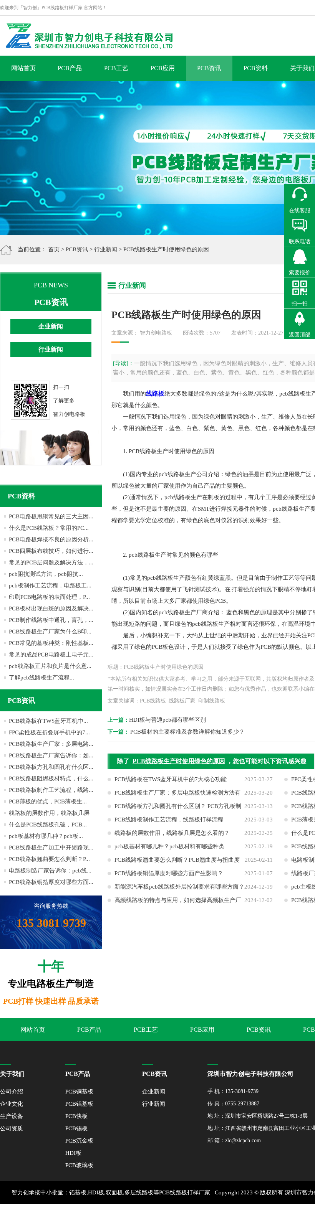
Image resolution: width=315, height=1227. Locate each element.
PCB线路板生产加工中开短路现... (51, 847)
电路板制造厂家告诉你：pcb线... (50, 870)
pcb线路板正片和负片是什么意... (50, 666)
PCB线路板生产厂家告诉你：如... (51, 755)
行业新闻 (105, 249)
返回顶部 (299, 335)
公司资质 (11, 1128)
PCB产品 (70, 68)
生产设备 (11, 1116)
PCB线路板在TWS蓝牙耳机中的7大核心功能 (170, 779)
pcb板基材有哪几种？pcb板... (46, 836)
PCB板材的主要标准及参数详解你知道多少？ (187, 732)
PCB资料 (256, 68)
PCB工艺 (116, 68)
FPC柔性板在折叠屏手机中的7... (49, 732)
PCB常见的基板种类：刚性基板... (51, 643)
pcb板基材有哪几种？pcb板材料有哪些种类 (169, 846)
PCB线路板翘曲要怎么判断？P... (49, 859)
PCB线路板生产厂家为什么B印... (50, 631)
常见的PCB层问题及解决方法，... (51, 562)
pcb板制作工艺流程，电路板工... (50, 585)
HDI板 (73, 1153)
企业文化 (11, 1104)
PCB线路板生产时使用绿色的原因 (179, 761)
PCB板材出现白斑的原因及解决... (51, 608)
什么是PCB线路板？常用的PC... (49, 528)
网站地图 (259, 1215)
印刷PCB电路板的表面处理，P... (49, 597)
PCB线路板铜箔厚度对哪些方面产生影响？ (168, 873)
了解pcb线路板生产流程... (41, 678)
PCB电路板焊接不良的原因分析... (51, 539)
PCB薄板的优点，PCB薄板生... (48, 801)
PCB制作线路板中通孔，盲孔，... (51, 620)
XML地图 (234, 1215)
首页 (54, 249)
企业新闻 (50, 326)
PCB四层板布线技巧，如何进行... (51, 551)
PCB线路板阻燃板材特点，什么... (51, 778)
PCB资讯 (209, 68)
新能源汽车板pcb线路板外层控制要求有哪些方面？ (179, 887)
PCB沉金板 (79, 1141)
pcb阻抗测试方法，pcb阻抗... (46, 574)
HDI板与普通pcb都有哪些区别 (167, 720)
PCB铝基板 (79, 1104)
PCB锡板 (76, 1128)
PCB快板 (76, 1116)
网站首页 (23, 68)
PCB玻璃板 (79, 1165)
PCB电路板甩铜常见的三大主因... (51, 516)
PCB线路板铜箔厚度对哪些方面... (51, 882)
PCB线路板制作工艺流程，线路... (51, 790)
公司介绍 (11, 1091)
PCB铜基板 (79, 1091)
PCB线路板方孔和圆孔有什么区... (51, 767)
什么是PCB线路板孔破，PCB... (48, 824)
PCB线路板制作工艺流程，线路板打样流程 (168, 819)
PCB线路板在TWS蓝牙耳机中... (48, 721)
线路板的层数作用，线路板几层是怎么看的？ (172, 833)
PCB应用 (163, 68)
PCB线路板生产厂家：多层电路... (51, 744)
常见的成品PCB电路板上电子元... (51, 654)
